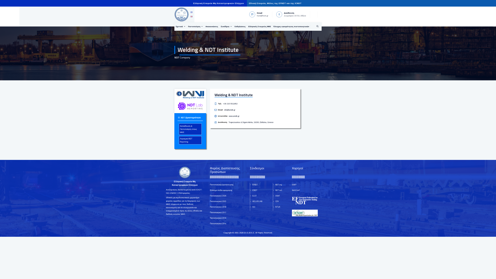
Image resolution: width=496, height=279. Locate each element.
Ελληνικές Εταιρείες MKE (259, 26)
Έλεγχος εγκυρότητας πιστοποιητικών (291, 26)
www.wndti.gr (234, 116)
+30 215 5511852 (230, 104)
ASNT (277, 195)
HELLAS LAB (257, 201)
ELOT (254, 195)
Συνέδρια (225, 26)
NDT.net (278, 190)
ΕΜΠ (294, 185)
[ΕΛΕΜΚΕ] (181, 14)
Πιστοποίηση (194, 26)
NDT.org (278, 184)
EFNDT (255, 184)
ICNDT (254, 190)
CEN (277, 201)
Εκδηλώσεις (240, 26)
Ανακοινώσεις (212, 26)
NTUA (277, 206)
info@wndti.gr (229, 110)
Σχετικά (179, 26)
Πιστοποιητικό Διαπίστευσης (222, 184)
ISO (253, 206)
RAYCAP (296, 190)
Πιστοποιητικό (218, 195)
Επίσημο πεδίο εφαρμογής (221, 190)
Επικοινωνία (181, 35)
